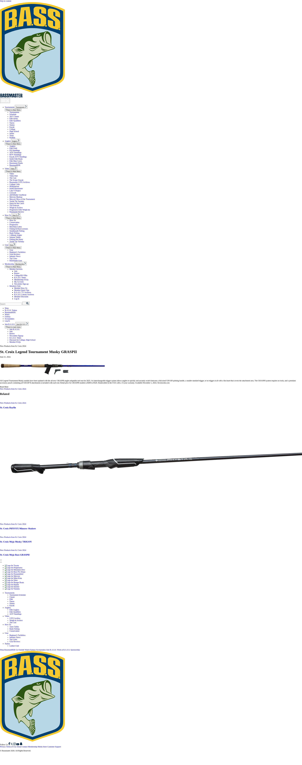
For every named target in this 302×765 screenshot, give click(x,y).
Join (15, 271)
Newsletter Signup (16, 336)
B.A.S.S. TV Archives (22, 292)
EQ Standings (14, 150)
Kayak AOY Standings (18, 157)
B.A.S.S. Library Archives (24, 294)
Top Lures (13, 258)
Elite (11, 599)
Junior (11, 133)
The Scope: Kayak (16, 180)
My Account (18, 282)
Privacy (3, 747)
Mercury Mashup (15, 197)
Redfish (12, 138)
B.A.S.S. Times (20, 278)
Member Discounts (21, 297)
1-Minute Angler (15, 235)
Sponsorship (75, 650)
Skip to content (5, 1)
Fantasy (7, 317)
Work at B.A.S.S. (63, 650)
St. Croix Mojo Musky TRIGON (16, 541)
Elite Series (13, 119)
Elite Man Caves (15, 161)
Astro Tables (14, 627)
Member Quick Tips (21, 290)
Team (11, 136)
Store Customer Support (52, 747)
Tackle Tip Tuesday (16, 201)
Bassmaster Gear (15, 261)
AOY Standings (15, 153)
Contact (24, 747)
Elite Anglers (14, 610)
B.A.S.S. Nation (11, 310)
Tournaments (9, 107)
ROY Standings (15, 155)
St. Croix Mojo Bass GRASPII (14, 555)
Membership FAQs (21, 280)
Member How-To (20, 288)
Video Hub (13, 176)
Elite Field (13, 148)
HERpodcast (14, 186)
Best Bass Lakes (15, 227)
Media (40, 747)
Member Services (15, 269)
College (12, 129)
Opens (11, 123)
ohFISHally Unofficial (17, 195)
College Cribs (14, 184)
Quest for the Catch (16, 203)
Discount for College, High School (22, 340)
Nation (12, 125)
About (19, 747)
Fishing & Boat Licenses (18, 229)
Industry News (14, 256)
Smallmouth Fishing (16, 231)
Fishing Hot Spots (16, 239)
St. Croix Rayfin (8, 407)
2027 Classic (14, 116)
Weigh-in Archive (16, 208)
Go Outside (20, 650)
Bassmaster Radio (16, 163)
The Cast (12, 178)
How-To (8, 215)
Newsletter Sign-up (21, 284)
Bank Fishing (14, 233)
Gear (6, 245)
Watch (7, 315)
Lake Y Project (15, 191)
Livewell (12, 193)
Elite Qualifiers (15, 121)
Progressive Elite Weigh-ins (19, 210)
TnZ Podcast (14, 205)
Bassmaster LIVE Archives (19, 182)
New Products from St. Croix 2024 (13, 389)
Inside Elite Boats (16, 159)
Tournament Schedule (17, 595)
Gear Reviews (14, 254)
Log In (16, 299)
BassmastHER (14, 165)
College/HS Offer (20, 275)
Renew (16, 273)
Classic (12, 597)
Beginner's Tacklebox (17, 252)
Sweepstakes (9, 319)
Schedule (12, 114)
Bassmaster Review (16, 212)
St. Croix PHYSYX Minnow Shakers (18, 528)
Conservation (14, 222)
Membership (9, 264)
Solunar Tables (15, 237)
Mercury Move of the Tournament (22, 199)
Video (7, 169)
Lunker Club (14, 646)
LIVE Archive (14, 618)
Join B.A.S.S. (10, 324)
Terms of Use (11, 747)
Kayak (11, 127)
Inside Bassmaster (16, 189)
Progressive (13, 225)
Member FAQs (15, 342)
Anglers (8, 141)
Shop (7, 308)
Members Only (15, 286)
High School (14, 131)
